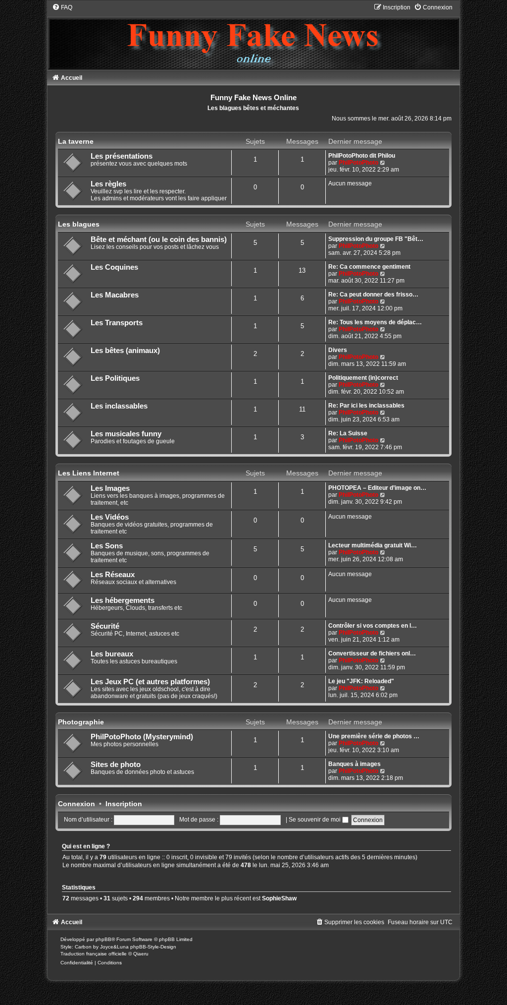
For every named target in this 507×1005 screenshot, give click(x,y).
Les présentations (121, 156)
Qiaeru (141, 953)
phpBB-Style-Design (153, 946)
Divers (337, 350)
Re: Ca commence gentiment (369, 266)
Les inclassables (119, 406)
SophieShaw (279, 898)
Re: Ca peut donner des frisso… (373, 294)
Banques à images (354, 764)
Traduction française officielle (93, 953)
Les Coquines (114, 267)
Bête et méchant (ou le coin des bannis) (159, 239)
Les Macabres (115, 295)
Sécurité (105, 626)
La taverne (76, 141)
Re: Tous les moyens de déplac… (375, 322)
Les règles (108, 184)
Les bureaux (112, 654)
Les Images (110, 488)
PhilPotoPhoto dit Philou (361, 155)
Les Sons (107, 546)
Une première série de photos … (373, 736)
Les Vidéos (110, 517)
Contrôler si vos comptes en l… (372, 625)
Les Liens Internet (88, 473)
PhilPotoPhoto (358, 162)
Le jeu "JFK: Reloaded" (361, 681)
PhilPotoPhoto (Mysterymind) (142, 737)
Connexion (76, 804)
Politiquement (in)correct (363, 377)
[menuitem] (62, 7)
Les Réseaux (113, 575)
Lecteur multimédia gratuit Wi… (372, 545)
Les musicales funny (126, 434)
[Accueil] (253, 36)
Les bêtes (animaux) (125, 351)
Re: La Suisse (347, 433)
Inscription (123, 804)
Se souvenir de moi (315, 819)
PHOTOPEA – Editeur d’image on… (377, 487)
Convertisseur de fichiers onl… (372, 653)
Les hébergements (122, 600)
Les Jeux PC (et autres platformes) (150, 682)
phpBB (103, 939)
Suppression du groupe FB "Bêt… (375, 239)
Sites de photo (116, 765)
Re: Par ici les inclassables (366, 405)
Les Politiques (115, 378)
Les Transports (117, 323)
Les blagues (79, 224)
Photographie (81, 722)
